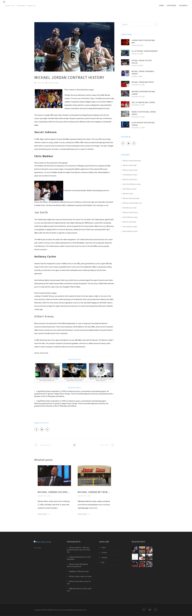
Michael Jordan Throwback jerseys (143, 72)
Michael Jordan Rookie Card (132, 203)
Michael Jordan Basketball (132, 161)
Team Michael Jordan (130, 175)
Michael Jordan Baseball (131, 198)
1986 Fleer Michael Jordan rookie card (79, 590)
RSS (103, 562)
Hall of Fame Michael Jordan (143, 102)
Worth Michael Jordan (130, 217)
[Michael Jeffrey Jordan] (19, 3)
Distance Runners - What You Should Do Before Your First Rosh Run (78, 549)
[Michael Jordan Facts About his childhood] (149, 564)
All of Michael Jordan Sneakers (145, 51)
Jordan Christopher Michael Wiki (143, 41)
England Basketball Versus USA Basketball (79, 558)
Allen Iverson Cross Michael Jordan (143, 124)
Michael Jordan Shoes (130, 170)
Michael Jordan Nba (129, 222)
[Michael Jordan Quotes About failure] (142, 564)
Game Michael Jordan (130, 227)
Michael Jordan (54, 83)
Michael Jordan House (130, 212)
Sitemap (104, 557)
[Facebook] (36, 429)
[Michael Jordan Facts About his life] (135, 564)
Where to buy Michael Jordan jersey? (144, 113)
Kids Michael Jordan (129, 189)
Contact (104, 552)
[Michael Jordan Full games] (149, 557)
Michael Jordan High (130, 165)
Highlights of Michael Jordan (79, 571)
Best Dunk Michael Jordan (132, 184)
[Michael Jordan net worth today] (94, 475)
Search (184, 5)
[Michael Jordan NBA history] (149, 549)
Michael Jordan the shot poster (142, 61)
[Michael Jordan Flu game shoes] (142, 557)
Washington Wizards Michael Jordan (143, 92)
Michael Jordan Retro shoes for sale (79, 582)
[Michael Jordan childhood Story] (54, 475)
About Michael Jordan (130, 231)
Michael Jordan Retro (130, 179)
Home (161, 5)
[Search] (155, 24)
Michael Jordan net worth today (94, 492)
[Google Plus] (47, 429)
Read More (42, 514)
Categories (171, 5)
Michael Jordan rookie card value (80, 576)
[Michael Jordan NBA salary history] (135, 557)
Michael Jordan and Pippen (143, 82)
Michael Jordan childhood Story (54, 492)
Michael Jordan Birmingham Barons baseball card (77, 565)
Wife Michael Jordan (130, 208)
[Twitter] (42, 429)
